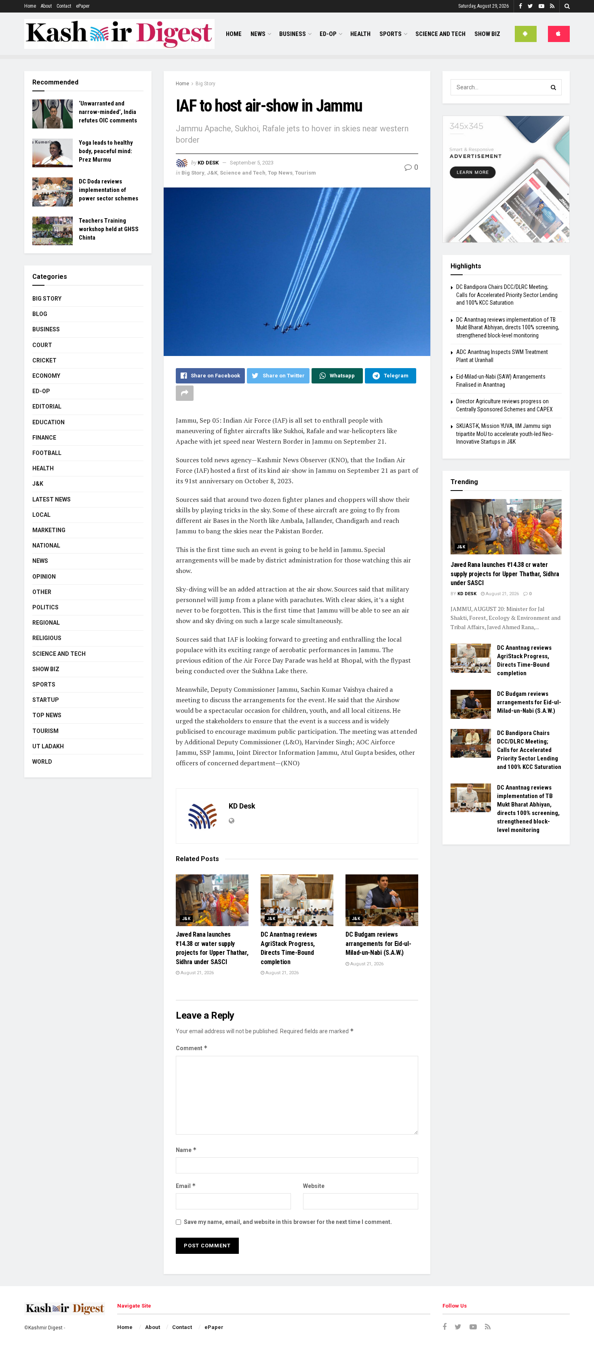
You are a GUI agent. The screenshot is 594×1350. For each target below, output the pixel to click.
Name (186, 1150)
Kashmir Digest (45, 1328)
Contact (64, 6)
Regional (46, 622)
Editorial (46, 406)
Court (42, 345)
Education (48, 422)
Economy (46, 376)
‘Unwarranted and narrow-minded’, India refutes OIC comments (108, 112)
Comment (192, 1048)
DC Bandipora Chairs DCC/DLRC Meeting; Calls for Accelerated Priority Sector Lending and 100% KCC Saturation (507, 295)
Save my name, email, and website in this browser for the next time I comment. (288, 1222)
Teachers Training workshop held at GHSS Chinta (109, 229)
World (42, 761)
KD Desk (208, 163)
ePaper (83, 6)
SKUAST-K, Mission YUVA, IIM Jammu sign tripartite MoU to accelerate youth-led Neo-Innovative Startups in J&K (504, 434)
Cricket (44, 360)
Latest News (51, 499)
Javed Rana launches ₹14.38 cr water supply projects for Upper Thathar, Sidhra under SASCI (505, 574)
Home (30, 6)
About (46, 6)
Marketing (48, 530)
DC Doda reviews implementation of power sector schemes (108, 190)
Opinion (44, 576)
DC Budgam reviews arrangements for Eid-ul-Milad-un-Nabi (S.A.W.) (378, 943)
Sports (390, 34)
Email (186, 1186)
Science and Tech (242, 173)
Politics (45, 607)
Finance (44, 437)
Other (41, 592)
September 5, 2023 (252, 163)
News (258, 34)
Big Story (205, 83)
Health (360, 34)
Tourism (305, 173)
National (46, 545)
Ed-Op (328, 34)
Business (292, 34)
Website (313, 1186)
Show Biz (487, 34)
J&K (212, 173)
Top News (280, 173)
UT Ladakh (48, 746)
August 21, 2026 (196, 972)
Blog (39, 314)
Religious (46, 638)
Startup (45, 700)
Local (41, 515)
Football (46, 453)
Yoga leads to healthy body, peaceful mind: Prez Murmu (106, 151)
